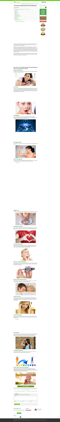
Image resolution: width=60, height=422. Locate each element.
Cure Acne (16, 10)
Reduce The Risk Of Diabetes (17, 15)
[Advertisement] (19, 38)
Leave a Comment (25, 386)
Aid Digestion (16, 11)
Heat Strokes (16, 18)
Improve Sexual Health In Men (18, 16)
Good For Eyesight (16, 17)
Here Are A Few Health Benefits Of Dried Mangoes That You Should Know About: (22, 9)
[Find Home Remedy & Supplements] (17, 2)
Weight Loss (16, 13)
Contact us (45, 0)
